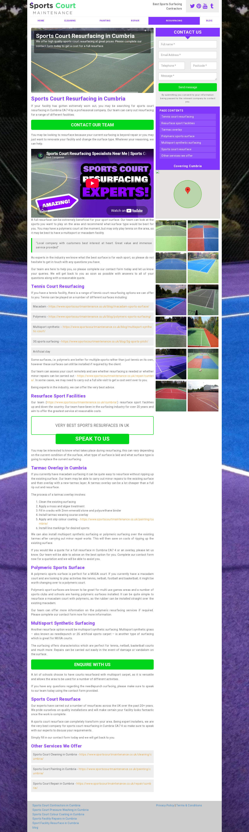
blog (209, 20)
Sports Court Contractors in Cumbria (56, 805)
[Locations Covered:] (32, 3)
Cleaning (70, 20)
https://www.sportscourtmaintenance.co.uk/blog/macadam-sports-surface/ (99, 306)
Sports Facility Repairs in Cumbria (54, 818)
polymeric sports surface (178, 136)
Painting (105, 20)
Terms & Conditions (189, 805)
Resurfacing (174, 20)
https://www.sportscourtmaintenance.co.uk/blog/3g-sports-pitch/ (104, 341)
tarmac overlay (171, 129)
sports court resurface (176, 149)
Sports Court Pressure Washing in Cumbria (60, 809)
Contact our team (92, 124)
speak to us (92, 439)
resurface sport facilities (178, 123)
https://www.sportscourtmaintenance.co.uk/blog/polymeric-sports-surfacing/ (100, 316)
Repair (135, 20)
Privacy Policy (165, 805)
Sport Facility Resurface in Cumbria (55, 823)
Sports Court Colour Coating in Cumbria (58, 814)
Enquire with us (92, 664)
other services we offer (177, 155)
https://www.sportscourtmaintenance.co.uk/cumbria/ (82, 402)
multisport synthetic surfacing (181, 142)
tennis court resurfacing (177, 116)
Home (41, 20)
